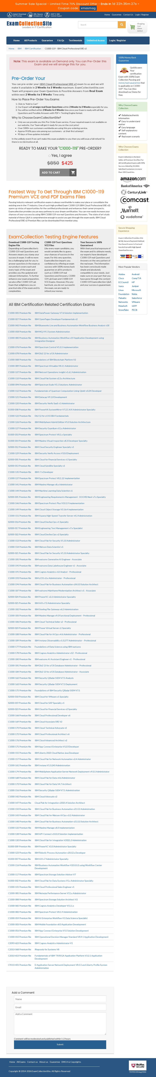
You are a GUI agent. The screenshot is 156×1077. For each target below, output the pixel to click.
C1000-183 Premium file (19, 615)
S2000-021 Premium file (19, 553)
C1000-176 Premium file (19, 740)
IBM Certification (33, 48)
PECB (134, 310)
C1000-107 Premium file (19, 372)
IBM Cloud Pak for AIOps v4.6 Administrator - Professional (62, 634)
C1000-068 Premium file (19, 359)
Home (107, 14)
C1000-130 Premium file (19, 840)
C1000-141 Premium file (19, 484)
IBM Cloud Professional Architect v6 (52, 734)
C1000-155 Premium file (19, 753)
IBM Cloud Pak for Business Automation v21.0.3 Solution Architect (66, 821)
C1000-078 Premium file (19, 353)
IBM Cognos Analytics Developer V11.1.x (54, 905)
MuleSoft (123, 306)
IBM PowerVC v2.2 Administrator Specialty (55, 597)
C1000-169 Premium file (19, 721)
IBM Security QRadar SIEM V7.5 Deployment (56, 684)
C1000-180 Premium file (19, 659)
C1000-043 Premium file (19, 325)
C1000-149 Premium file (19, 509)
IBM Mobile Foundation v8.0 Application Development (60, 924)
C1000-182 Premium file (19, 609)
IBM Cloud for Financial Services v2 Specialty (56, 709)
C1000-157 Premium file (19, 759)
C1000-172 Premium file (19, 734)
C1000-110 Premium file (19, 378)
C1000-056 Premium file (19, 930)
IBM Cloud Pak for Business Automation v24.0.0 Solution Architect (66, 584)
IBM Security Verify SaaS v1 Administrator (55, 403)
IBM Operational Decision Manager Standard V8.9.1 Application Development (71, 937)
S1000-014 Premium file (19, 440)
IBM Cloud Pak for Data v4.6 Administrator (55, 778)
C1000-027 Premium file (19, 319)
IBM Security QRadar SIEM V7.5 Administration (57, 790)
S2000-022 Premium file (19, 534)
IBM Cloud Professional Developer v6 (52, 715)
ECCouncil (123, 282)
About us (43, 1062)
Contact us (32, 1062)
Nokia (134, 294)
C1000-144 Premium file (19, 490)
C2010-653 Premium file (19, 955)
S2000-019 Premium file (19, 703)
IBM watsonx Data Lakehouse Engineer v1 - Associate (60, 565)
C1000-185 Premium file (19, 559)
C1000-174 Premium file (19, 771)
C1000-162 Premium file (19, 678)
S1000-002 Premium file (19, 880)
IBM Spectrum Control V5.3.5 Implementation (56, 347)
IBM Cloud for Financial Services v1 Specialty (56, 459)
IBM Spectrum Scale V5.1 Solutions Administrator (58, 384)
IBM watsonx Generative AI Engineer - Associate (58, 559)
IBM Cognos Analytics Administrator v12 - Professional (61, 653)
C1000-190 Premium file (19, 565)
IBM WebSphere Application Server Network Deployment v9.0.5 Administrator (72, 771)
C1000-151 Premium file (19, 515)
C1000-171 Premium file (19, 746)
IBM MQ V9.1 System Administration (52, 331)
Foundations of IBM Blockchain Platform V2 (55, 359)
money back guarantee (129, 82)
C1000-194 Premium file (19, 584)
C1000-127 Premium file (19, 428)
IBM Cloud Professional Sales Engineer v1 (54, 887)
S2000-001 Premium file (19, 497)
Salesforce (137, 298)
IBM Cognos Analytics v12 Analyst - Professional (58, 572)
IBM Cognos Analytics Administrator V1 (54, 943)
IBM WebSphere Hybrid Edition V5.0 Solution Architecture (62, 422)
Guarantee (116, 14)
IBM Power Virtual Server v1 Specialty (53, 628)
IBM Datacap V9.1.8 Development (51, 397)
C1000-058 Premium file (19, 331)
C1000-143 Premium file (19, 815)
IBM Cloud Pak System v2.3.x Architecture (55, 378)
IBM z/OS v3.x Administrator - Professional (55, 578)
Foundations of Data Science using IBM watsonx (58, 646)
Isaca (121, 286)
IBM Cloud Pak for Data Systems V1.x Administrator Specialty (64, 880)
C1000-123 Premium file (19, 852)
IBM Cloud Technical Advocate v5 (51, 728)
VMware (136, 302)
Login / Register (142, 14)
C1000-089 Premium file (19, 366)
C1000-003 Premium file (19, 924)
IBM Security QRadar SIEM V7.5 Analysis (54, 678)
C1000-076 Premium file (19, 347)
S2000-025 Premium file (19, 603)
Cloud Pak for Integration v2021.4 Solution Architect (60, 802)
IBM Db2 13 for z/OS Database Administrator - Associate (62, 671)
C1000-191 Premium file (19, 572)
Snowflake (124, 310)
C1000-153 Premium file (19, 540)
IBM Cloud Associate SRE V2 (48, 721)
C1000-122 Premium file (19, 416)
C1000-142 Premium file (19, 796)
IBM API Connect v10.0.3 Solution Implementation (59, 834)
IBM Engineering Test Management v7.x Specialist (59, 528)
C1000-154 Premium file (19, 547)
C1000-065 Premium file (19, 905)
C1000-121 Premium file (19, 397)
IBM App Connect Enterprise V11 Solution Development (62, 930)
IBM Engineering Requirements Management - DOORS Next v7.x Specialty (70, 497)
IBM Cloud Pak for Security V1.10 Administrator (57, 540)
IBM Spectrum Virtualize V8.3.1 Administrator (56, 366)
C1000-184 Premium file (19, 671)
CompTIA (136, 278)
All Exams (21, 1062)
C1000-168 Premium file (19, 778)
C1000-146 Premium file (19, 503)
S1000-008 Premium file (19, 409)
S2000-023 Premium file (19, 709)
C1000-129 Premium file (19, 453)
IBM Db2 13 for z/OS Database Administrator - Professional (63, 665)
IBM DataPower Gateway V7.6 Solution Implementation (61, 313)
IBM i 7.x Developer (44, 472)
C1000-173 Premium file (19, 784)
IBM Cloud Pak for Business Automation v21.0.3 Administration (65, 809)
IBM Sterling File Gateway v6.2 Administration (56, 609)
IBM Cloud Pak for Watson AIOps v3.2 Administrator (60, 815)
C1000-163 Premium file (19, 684)
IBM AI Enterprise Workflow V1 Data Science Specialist (61, 918)
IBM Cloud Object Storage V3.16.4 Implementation (59, 509)
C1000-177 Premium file (19, 646)
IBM (19, 48)
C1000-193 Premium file (19, 578)
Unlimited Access (96, 40)
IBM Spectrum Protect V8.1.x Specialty (53, 434)
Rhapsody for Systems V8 (47, 949)
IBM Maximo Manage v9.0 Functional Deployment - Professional (65, 615)
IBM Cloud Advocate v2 (46, 796)
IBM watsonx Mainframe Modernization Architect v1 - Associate (65, 590)
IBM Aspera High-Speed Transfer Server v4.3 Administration (63, 515)
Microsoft (136, 290)
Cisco (121, 278)
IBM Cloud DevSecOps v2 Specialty (52, 534)
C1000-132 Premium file (19, 827)
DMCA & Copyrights (71, 1062)
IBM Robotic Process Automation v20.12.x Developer (60, 852)
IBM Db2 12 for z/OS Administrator (51, 353)
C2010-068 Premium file (19, 949)
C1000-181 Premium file (19, 665)
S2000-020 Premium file (19, 628)
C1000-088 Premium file (19, 899)
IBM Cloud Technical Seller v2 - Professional (55, 621)
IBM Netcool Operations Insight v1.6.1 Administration (60, 372)
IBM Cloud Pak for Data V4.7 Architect (53, 784)
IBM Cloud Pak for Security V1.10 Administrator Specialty (62, 553)
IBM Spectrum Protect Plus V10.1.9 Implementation (59, 503)
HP (133, 282)
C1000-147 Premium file (19, 802)
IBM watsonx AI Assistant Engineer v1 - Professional (60, 659)
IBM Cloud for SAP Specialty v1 (49, 703)
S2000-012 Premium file (19, 447)
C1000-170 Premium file (19, 728)
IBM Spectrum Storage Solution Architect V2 (56, 899)
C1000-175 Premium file (19, 690)
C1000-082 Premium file (19, 912)
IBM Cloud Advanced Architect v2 (51, 740)
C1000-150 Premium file (19, 809)
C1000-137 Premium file (19, 478)
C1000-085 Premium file (19, 893)
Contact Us (128, 14)
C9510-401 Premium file (19, 965)
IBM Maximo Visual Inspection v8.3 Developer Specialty (61, 440)
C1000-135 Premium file (19, 472)
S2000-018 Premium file (19, 696)
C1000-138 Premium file (19, 834)
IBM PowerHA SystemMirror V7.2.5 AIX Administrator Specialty (65, 409)
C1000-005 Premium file (19, 313)
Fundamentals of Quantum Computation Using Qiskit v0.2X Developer (68, 391)
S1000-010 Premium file (19, 434)
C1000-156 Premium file (19, 790)
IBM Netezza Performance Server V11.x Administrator (60, 893)
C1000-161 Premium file (19, 765)
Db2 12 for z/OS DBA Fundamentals (52, 416)
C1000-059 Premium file (19, 918)
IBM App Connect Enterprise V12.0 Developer (57, 746)
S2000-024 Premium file (19, 597)
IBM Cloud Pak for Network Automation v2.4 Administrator (63, 759)
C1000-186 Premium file (19, 621)
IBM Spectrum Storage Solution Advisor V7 (55, 874)
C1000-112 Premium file (19, 391)
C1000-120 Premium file (19, 403)
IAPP (134, 306)
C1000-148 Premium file (19, 821)
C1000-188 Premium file (19, 634)
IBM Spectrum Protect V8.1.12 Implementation (57, 478)
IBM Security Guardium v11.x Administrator (55, 428)
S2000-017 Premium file (19, 528)
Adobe (122, 274)
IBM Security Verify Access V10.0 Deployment (57, 453)
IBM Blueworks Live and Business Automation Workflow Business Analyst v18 (72, 325)
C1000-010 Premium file (19, 937)
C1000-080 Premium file (19, 338)
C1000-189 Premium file (19, 640)
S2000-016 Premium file (19, 522)
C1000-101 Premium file (19, 887)
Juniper (135, 286)
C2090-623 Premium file (19, 943)
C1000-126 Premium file (19, 422)
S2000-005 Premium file (19, 459)
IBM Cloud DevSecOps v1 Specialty (52, 522)
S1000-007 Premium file (19, 859)
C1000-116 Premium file (19, 865)
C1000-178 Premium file (19, 653)
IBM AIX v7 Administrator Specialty (51, 859)
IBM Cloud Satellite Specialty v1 (50, 465)
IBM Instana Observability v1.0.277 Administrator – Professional (65, 640)
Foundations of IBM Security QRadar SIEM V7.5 (57, 690)
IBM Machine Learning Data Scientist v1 (54, 490)
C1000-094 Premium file (19, 384)
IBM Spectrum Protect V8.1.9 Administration (56, 912)
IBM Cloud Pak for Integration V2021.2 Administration (61, 840)
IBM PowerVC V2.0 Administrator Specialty (55, 846)
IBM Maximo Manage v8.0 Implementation (55, 827)
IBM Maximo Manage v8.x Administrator (54, 484)
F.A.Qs (60, 40)
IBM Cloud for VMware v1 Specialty (51, 696)
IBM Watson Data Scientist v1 (49, 547)
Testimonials (75, 40)
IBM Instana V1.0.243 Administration (52, 765)
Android (135, 274)
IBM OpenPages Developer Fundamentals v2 (56, 319)
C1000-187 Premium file (19, 590)
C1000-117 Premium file (19, 874)
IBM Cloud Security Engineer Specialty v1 (54, 447)
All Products (30, 40)
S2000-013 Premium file (19, 465)
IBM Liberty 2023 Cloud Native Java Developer (57, 753)
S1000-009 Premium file (19, 846)
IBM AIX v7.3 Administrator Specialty (52, 603)
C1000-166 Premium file (19, 715)
